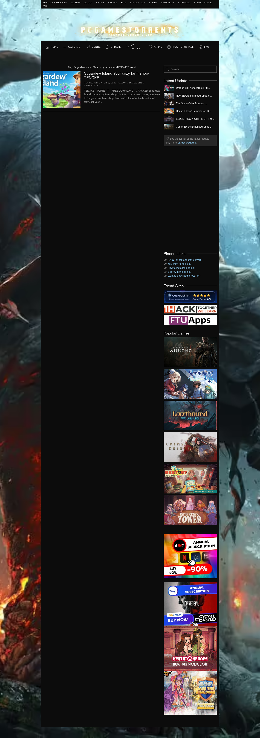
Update (116, 47)
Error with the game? (179, 271)
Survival (184, 2)
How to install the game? (181, 268)
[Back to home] (130, 25)
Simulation (137, 2)
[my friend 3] (190, 309)
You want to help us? (179, 263)
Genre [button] (96, 47)
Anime (100, 2)
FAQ (206, 47)
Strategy (167, 2)
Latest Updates (187, 142)
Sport (153, 2)
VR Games (135, 47)
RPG (124, 2)
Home (54, 47)
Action (76, 2)
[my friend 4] (190, 320)
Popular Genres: (55, 2)
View (190, 351)
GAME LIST (75, 47)
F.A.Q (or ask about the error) (184, 260)
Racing (113, 2)
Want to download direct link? (184, 275)
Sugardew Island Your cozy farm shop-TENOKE (116, 75)
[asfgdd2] (190, 648)
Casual (123, 83)
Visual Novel (203, 2)
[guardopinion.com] (190, 296)
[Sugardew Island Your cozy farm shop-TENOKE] (61, 89)
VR (45, 6)
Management (137, 83)
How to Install (183, 47)
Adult (88, 2)
